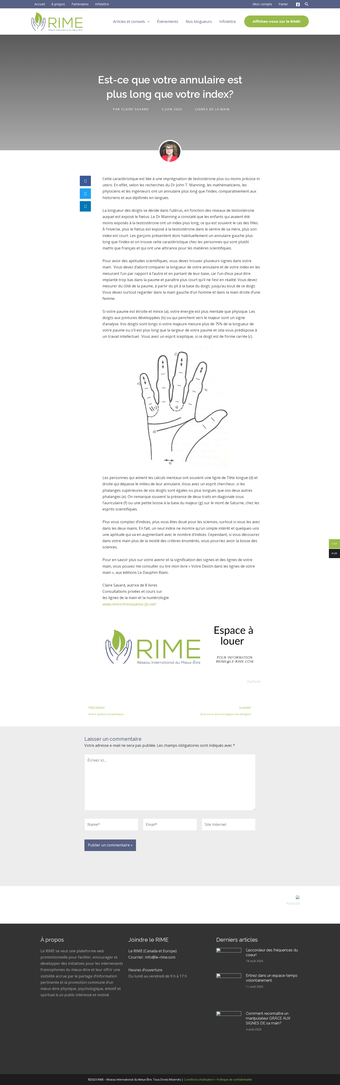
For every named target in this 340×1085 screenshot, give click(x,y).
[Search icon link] (307, 5)
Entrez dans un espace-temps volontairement (271, 978)
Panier (283, 4)
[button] (85, 181)
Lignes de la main (212, 109)
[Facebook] (298, 4)
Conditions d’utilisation (199, 1080)
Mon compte (262, 4)
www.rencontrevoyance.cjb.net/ (129, 604)
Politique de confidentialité (234, 1080)
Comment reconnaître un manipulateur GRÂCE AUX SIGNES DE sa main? (268, 1018)
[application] (147, 21)
